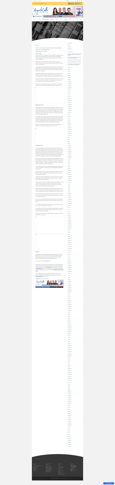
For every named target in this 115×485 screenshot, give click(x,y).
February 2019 (69, 238)
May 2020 (69, 211)
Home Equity (34, 468)
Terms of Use (60, 478)
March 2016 (69, 298)
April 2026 (69, 73)
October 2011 (69, 399)
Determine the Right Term (48, 469)
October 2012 (69, 376)
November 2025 (70, 83)
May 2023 (69, 141)
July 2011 (69, 405)
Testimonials (59, 469)
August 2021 (69, 182)
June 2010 (69, 430)
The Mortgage (38, 268)
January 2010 (69, 440)
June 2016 (69, 296)
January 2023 (69, 149)
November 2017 (70, 267)
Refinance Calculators (60, 466)
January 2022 (69, 172)
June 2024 (69, 116)
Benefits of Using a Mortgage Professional (37, 465)
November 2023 (70, 129)
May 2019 (69, 234)
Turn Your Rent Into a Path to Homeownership (45, 19)
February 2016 (69, 300)
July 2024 (69, 114)
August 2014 (69, 333)
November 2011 (70, 397)
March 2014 (69, 343)
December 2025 (69, 81)
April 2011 (69, 411)
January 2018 (69, 263)
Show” (51, 267)
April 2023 (69, 143)
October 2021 (69, 178)
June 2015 (69, 314)
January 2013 (69, 370)
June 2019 (69, 232)
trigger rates (41, 191)
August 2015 (69, 310)
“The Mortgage (48, 267)
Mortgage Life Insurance (35, 469)
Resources (59, 471)
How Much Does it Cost (35, 466)
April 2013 (69, 364)
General (37, 51)
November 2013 (70, 351)
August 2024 (69, 112)
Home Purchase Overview (48, 465)
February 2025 (69, 100)
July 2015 (69, 312)
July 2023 (69, 137)
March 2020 (69, 215)
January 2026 (69, 79)
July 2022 (69, 160)
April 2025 (69, 96)
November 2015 (70, 306)
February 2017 (69, 281)
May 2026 (69, 71)
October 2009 (69, 446)
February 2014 (69, 345)
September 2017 (70, 271)
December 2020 (69, 197)
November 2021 (70, 176)
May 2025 (69, 94)
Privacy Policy (63, 478)
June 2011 (69, 407)
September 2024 (70, 110)
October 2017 (69, 269)
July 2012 (69, 382)
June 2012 (69, 384)
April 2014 (69, 341)
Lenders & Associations (60, 472)
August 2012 (69, 380)
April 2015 (69, 318)
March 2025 (69, 98)
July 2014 (69, 335)
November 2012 (70, 374)
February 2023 (69, 147)
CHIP (58, 465)
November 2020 (70, 199)
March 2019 (69, 236)
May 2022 (69, 164)
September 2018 (70, 248)
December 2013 (69, 349)
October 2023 (69, 131)
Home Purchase (52, 19)
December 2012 (69, 372)
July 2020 (69, 207)
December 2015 (69, 304)
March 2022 (69, 168)
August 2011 (69, 403)
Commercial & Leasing (60, 470)
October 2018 (69, 246)
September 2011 (70, 401)
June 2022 (69, 162)
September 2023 (70, 133)
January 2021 (69, 195)
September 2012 (70, 378)
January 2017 (69, 283)
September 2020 (70, 203)
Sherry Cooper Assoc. (47, 260)
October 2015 (69, 308)
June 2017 (69, 277)
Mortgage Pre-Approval (48, 466)
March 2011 (69, 413)
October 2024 (69, 108)
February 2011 (69, 415)
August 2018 (69, 250)
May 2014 (69, 339)
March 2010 (69, 436)
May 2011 (69, 409)
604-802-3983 (73, 470)
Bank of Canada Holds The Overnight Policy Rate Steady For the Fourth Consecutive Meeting (74, 64)
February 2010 (69, 438)
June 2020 (69, 209)
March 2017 (69, 279)
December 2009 (69, 442)
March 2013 (69, 366)
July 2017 (69, 275)
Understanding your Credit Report (49, 468)
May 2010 (69, 432)
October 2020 (69, 201)
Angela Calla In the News (66, 20)
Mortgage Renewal (35, 467)
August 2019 (69, 228)
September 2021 (70, 180)
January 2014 (69, 347)
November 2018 (70, 244)
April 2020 (69, 213)
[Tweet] (56, 287)
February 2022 (69, 170)
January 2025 (69, 102)
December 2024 (69, 104)
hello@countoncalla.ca (38, 276)
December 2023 (69, 127)
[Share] (42, 287)
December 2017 (69, 265)
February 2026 (69, 77)
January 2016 (69, 302)
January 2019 (69, 240)
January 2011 (69, 417)
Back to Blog (37, 45)
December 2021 (69, 174)
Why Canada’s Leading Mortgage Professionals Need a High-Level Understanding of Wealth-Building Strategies (75, 54)
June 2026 (69, 69)
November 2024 (70, 106)
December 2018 (69, 242)
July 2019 (69, 230)
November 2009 (70, 444)
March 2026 (69, 75)
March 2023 (69, 145)
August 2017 (69, 273)
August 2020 (69, 205)
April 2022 (69, 166)
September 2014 (70, 331)
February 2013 (69, 368)
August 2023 (69, 135)
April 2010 (69, 434)
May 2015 (69, 316)
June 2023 (69, 139)
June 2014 (69, 337)
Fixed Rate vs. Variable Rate (48, 467)
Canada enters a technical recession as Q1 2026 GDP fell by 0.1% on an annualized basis (74, 57)
